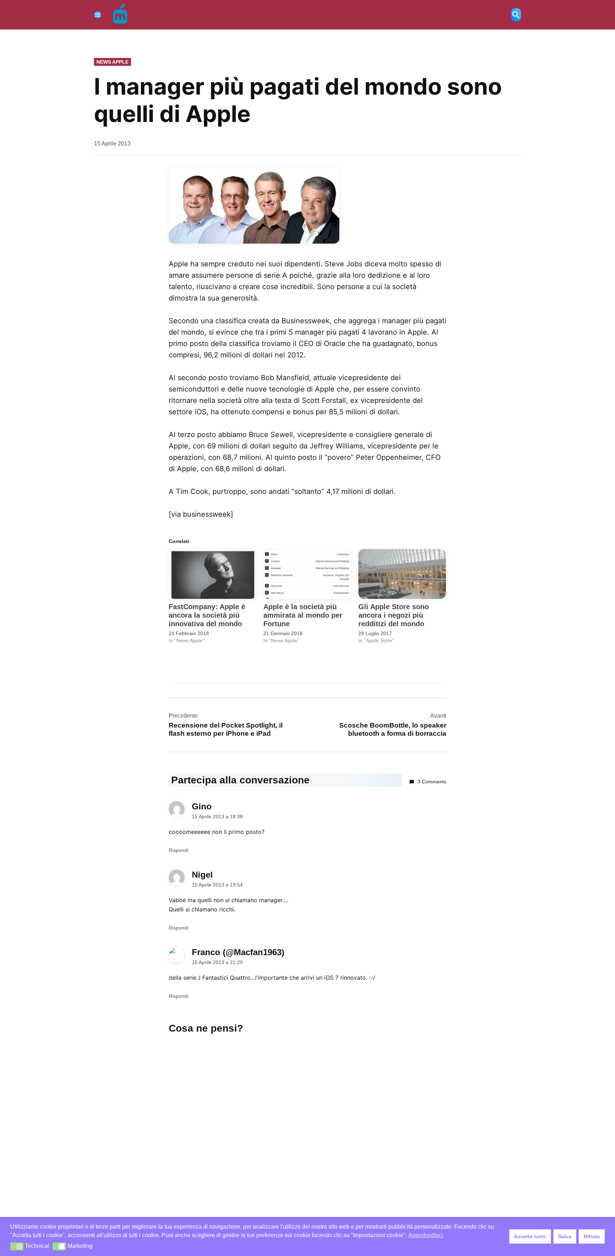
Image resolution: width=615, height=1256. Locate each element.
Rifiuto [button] (592, 1236)
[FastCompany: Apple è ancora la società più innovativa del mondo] (212, 574)
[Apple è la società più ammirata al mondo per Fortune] (307, 574)
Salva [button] (564, 1236)
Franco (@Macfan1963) (238, 952)
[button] (16, 1246)
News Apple (112, 62)
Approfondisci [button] (425, 1235)
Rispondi (178, 850)
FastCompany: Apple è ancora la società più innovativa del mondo (207, 615)
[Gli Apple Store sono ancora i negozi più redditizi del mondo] (402, 574)
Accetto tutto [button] (530, 1236)
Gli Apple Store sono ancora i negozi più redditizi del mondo (393, 615)
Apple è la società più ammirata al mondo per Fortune (302, 615)
